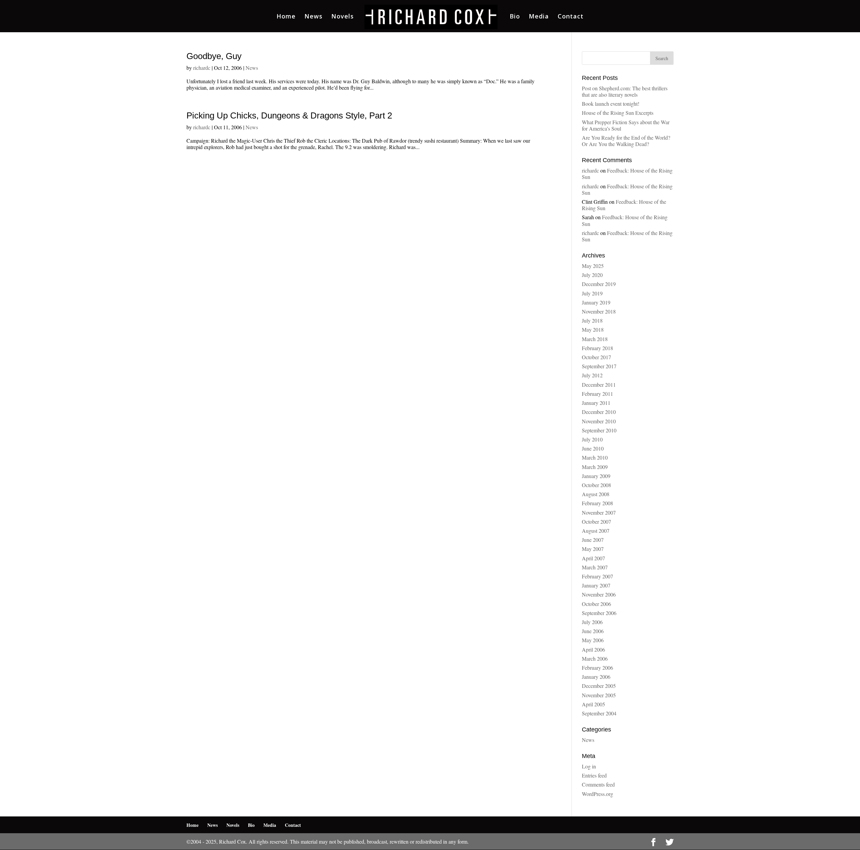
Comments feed (598, 784)
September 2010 (599, 430)
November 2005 (599, 695)
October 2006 (596, 603)
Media (539, 17)
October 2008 (596, 484)
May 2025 (593, 265)
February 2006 (597, 667)
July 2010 (592, 439)
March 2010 (595, 457)
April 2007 (593, 558)
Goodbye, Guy (214, 56)
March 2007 (595, 567)
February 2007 (597, 576)
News (313, 17)
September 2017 (599, 366)
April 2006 (593, 649)
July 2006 (592, 621)
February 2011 (597, 393)
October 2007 (596, 521)
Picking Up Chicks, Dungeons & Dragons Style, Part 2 (289, 115)
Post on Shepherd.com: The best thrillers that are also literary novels (625, 91)
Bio (515, 17)
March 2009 (595, 466)
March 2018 (595, 338)
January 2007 (596, 585)
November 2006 (599, 594)
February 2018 (597, 347)
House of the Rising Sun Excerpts (617, 112)
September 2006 (599, 612)
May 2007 (593, 548)
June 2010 (593, 448)
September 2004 (599, 713)
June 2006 (593, 630)
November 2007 (599, 512)
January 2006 (596, 676)
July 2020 (592, 274)
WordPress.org (597, 793)
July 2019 (592, 293)
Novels (342, 17)
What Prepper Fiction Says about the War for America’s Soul (626, 125)
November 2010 (599, 421)
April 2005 (593, 704)
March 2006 (595, 658)
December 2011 (599, 384)
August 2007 (595, 530)
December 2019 (599, 283)
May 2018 (593, 329)
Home (286, 17)
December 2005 (599, 685)
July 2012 (592, 375)
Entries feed (594, 775)
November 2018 (599, 311)
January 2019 (596, 302)
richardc (201, 67)
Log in (589, 766)
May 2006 (593, 640)
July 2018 (592, 320)
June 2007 (593, 539)
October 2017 (596, 357)
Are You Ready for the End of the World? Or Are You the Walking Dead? (626, 140)
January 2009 (596, 475)
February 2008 (597, 503)
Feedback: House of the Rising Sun (627, 173)
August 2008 (595, 494)
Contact (571, 17)
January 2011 (596, 402)
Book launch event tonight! (610, 103)
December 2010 (599, 411)
